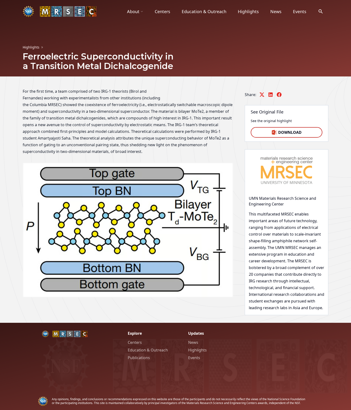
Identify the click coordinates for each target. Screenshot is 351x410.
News (276, 11)
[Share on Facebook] (279, 94)
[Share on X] (262, 94)
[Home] (59, 11)
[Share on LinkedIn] (270, 94)
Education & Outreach (204, 11)
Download (290, 132)
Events (299, 11)
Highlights (248, 11)
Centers (162, 11)
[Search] (321, 11)
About (133, 11)
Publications (139, 357)
